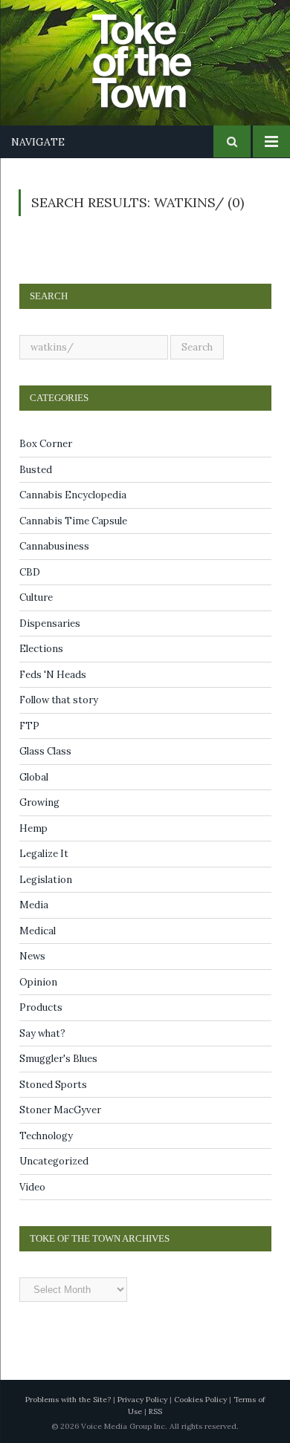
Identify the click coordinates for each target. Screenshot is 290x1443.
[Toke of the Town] (160, 52)
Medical (37, 931)
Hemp (33, 828)
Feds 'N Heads (52, 674)
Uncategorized (53, 1161)
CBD (29, 572)
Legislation (45, 879)
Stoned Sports (53, 1084)
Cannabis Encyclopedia (72, 495)
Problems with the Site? (68, 1399)
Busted (35, 469)
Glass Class (45, 751)
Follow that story (58, 700)
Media (33, 905)
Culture (36, 597)
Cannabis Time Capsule (73, 521)
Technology (46, 1136)
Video (32, 1187)
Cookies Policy (200, 1399)
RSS (155, 1411)
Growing (39, 802)
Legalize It (43, 853)
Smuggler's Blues (58, 1058)
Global (33, 777)
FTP (29, 726)
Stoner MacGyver (60, 1110)
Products (40, 1007)
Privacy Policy (142, 1399)
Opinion (38, 982)
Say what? (42, 1033)
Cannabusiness (54, 546)
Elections (41, 648)
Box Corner (45, 443)
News (32, 956)
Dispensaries (49, 623)
